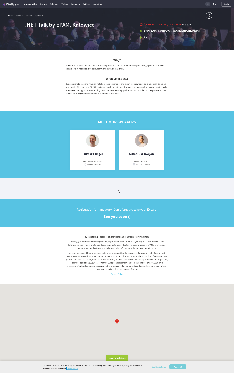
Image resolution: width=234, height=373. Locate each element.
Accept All (178, 367)
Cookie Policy (72, 368)
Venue (29, 15)
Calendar (54, 4)
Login (226, 4)
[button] (216, 4)
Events (43, 4)
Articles (86, 4)
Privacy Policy (117, 274)
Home (10, 15)
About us (97, 4)
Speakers (75, 4)
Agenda (19, 15)
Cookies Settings (159, 367)
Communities (30, 4)
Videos (64, 4)
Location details (117, 357)
